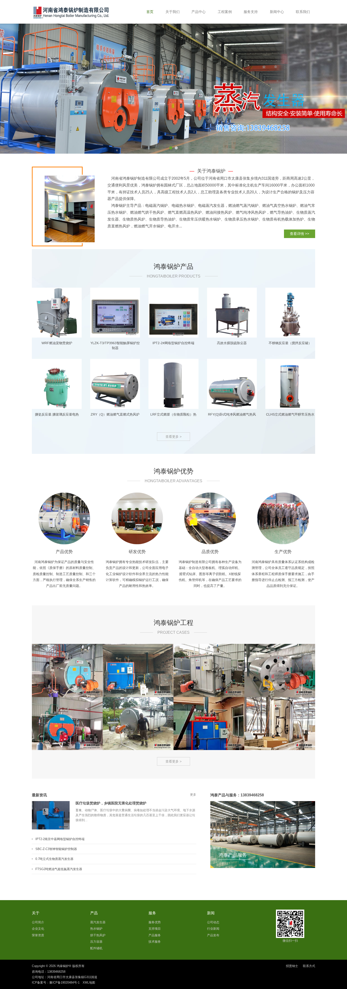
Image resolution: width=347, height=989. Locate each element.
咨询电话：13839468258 (48, 971)
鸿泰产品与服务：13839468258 (237, 795)
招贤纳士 (292, 966)
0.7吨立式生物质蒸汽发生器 (54, 859)
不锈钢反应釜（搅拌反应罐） (290, 343)
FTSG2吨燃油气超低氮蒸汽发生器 (58, 869)
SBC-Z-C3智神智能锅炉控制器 (56, 849)
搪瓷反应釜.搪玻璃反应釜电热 (57, 414)
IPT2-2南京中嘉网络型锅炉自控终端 (60, 839)
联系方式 (309, 966)
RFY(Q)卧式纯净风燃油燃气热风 (232, 414)
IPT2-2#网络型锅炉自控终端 (173, 343)
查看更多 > (173, 436)
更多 (193, 794)
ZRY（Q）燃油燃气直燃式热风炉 (115, 414)
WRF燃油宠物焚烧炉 (57, 343)
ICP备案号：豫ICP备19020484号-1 (56, 982)
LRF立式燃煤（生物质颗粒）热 (173, 414)
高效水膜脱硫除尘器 (232, 343)
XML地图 (89, 982)
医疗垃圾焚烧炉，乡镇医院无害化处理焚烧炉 (111, 803)
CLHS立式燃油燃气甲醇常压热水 (290, 414)
